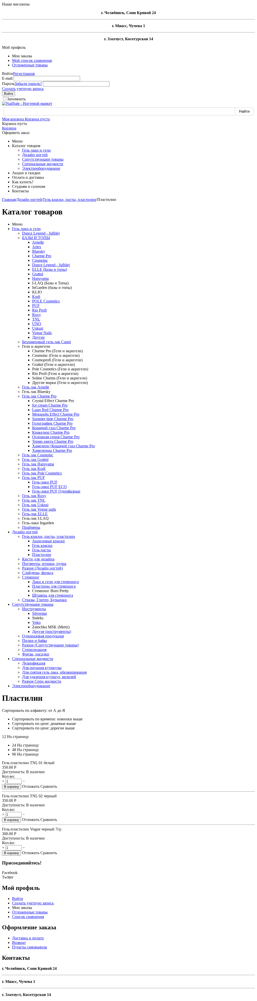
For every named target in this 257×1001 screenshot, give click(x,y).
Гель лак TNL (33, 500)
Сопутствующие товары (42, 159)
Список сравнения (28, 917)
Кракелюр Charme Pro (51, 432)
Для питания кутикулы (41, 668)
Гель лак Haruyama (38, 464)
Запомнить (16, 99)
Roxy (36, 315)
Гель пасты (41, 550)
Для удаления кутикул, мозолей (49, 677)
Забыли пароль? (28, 83)
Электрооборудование (41, 168)
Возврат (19, 942)
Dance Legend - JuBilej (41, 233)
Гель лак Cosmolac (37, 455)
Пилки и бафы (34, 640)
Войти (8, 94)
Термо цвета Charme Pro (52, 441)
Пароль (8, 83)
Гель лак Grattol (35, 459)
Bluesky (38, 251)
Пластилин (41, 554)
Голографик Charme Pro (52, 423)
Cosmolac (40, 260)
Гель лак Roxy (34, 496)
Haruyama (40, 278)
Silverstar (39, 613)
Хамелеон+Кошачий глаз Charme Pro (63, 446)
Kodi (36, 296)
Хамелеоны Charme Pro (52, 450)
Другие (38, 337)
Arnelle (38, 242)
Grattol (37, 274)
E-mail (7, 78)
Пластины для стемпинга (54, 586)
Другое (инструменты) (51, 631)
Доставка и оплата (28, 938)
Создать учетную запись (23, 88)
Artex (36, 247)
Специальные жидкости (42, 164)
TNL (36, 319)
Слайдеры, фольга (37, 573)
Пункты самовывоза (29, 947)
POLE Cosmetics (46, 301)
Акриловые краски (48, 541)
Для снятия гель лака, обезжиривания (54, 672)
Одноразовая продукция (43, 636)
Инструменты (34, 609)
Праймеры (31, 527)
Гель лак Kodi (33, 468)
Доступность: (13, 772)
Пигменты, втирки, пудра (44, 563)
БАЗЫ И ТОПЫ (36, 238)
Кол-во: (8, 776)
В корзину (11, 787)
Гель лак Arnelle (35, 387)
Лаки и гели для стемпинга (55, 582)
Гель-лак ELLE (35, 514)
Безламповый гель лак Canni (46, 342)
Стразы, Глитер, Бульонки (44, 600)
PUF (36, 305)
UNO (36, 324)
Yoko (36, 622)
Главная (9, 199)
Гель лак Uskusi (35, 505)
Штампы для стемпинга (52, 595)
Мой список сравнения (32, 60)
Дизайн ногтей (35, 155)
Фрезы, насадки (35, 654)
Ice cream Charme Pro (50, 405)
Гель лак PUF (33, 477)
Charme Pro (41, 256)
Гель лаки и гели (36, 150)
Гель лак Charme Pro (39, 396)
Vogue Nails (42, 333)
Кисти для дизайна (38, 559)
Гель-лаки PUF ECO (49, 487)
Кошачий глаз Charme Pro (54, 428)
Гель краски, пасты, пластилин (69, 199)
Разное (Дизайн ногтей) (42, 568)
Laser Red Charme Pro (50, 410)
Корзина (9, 128)
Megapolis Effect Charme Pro (55, 414)
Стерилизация (34, 649)
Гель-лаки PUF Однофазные (56, 491)
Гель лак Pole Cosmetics (42, 473)
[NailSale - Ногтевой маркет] (27, 103)
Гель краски (42, 545)
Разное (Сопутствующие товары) (50, 645)
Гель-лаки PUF (44, 482)
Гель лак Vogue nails (39, 509)
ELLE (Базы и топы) (49, 269)
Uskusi (37, 328)
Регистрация (24, 73)
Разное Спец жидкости (41, 681)
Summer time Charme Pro (52, 419)
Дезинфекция (33, 663)
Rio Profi (39, 310)
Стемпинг (30, 577)
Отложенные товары (30, 65)
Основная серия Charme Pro (56, 437)
